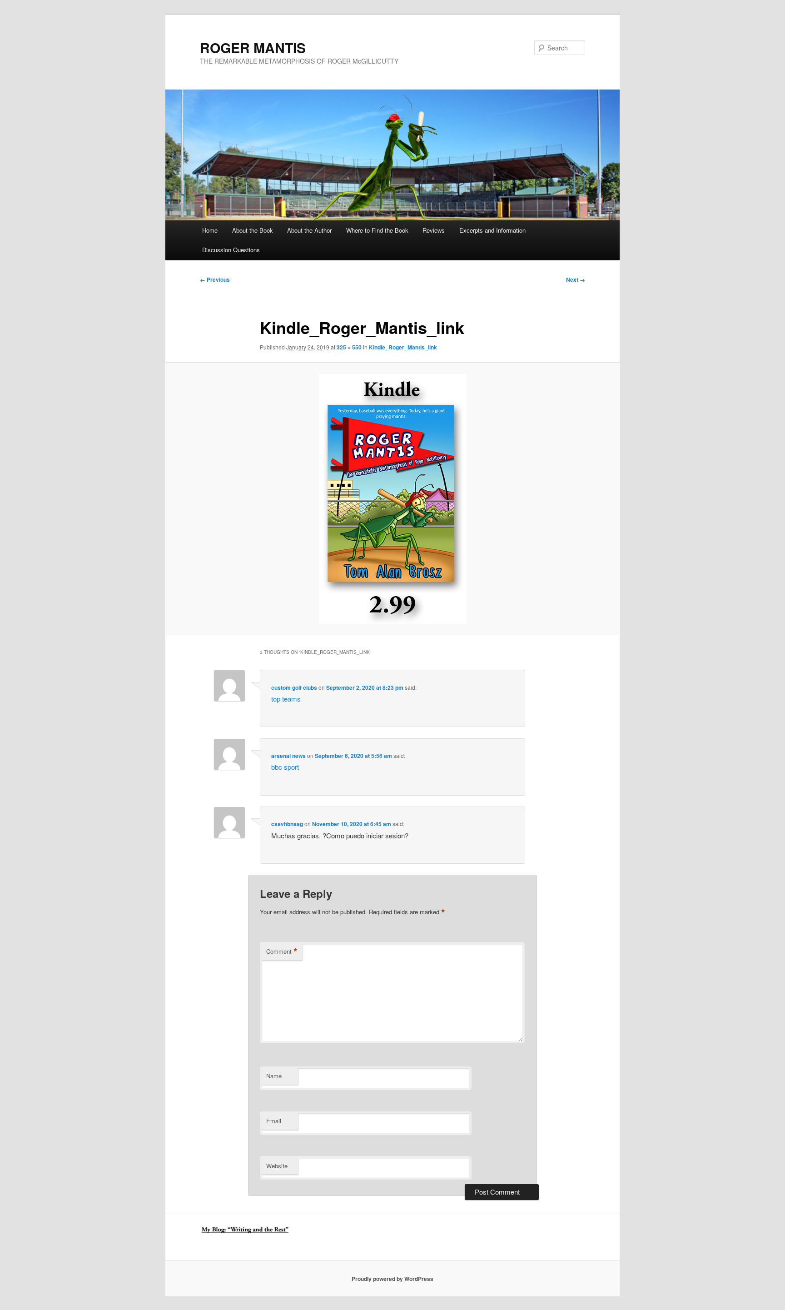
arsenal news (288, 756)
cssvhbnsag (287, 824)
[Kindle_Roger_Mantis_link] (392, 499)
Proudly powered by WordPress (392, 1279)
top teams (286, 698)
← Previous (215, 279)
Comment (282, 951)
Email (273, 1120)
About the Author (309, 230)
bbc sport (285, 767)
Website (277, 1165)
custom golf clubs (294, 687)
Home (210, 230)
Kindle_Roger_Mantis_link (403, 347)
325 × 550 (349, 347)
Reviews (433, 230)
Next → (575, 279)
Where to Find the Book (377, 230)
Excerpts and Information (492, 230)
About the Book (252, 230)
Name (274, 1075)
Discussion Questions (231, 249)
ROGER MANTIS (253, 47)
